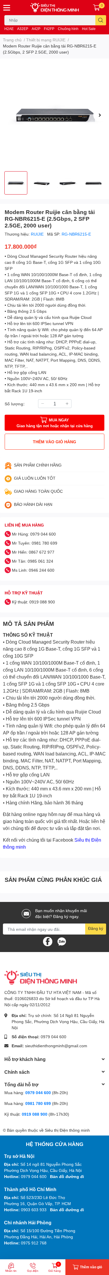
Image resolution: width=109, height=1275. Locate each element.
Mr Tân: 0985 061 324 (32, 561)
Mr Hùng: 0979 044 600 (34, 533)
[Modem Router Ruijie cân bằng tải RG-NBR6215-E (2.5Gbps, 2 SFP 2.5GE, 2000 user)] (54, 115)
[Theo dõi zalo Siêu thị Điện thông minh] (61, 941)
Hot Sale (89, 29)
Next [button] (99, 115)
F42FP (49, 29)
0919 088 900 (35, 1114)
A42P (36, 29)
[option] (54, 115)
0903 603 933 (34, 1209)
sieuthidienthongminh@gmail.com (56, 1045)
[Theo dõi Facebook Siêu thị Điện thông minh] (47, 941)
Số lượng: (15, 403)
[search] (100, 20)
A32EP (22, 29)
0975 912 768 (34, 1242)
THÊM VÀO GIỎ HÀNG (54, 441)
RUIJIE (38, 234)
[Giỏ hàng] (96, 7)
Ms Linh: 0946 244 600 (33, 570)
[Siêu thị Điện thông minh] (54, 7)
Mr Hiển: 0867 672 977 (33, 552)
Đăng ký (95, 928)
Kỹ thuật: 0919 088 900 (33, 601)
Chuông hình (68, 29)
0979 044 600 (53, 1036)
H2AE (9, 29)
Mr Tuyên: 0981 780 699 (34, 543)
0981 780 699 (38, 1103)
